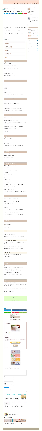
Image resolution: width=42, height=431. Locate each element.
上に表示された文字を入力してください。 (8, 384)
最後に (6, 57)
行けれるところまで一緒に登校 (9, 46)
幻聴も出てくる (7, 50)
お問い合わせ (27, 3)
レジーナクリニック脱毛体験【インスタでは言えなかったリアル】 (34, 30)
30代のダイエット (35, 3)
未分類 (5, 308)
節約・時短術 (17, 3)
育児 (24, 3)
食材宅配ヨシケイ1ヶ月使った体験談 (34, 35)
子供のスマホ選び (21, 3)
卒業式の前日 (7, 54)
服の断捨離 (29, 40)
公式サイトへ (15, 345)
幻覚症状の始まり (7, 43)
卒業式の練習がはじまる (8, 53)
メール (5, 378)
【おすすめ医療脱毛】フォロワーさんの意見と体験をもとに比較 (34, 33)
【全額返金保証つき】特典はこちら (15, 342)
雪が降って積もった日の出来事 (9, 47)
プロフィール (29, 48)
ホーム (14, 3)
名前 (4, 376)
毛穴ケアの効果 (31, 3)
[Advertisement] (15, 19)
